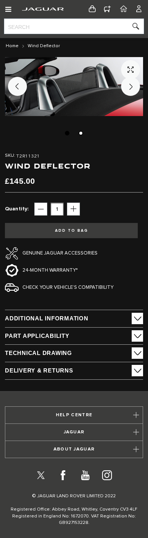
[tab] (74, 318)
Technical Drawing (38, 353)
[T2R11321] (67, 133)
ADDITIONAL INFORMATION (46, 318)
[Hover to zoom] (74, 86)
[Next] (130, 86)
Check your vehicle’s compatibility (67, 287)
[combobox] (74, 26)
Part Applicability (37, 336)
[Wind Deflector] (81, 133)
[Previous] (17, 86)
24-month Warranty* (50, 270)
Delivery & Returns (39, 370)
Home (12, 46)
